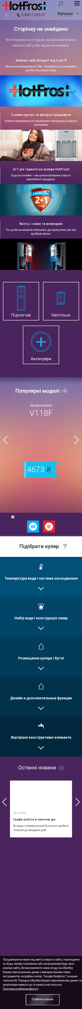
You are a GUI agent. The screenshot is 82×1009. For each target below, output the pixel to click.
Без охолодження (41, 405)
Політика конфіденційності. (21, 988)
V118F (41, 413)
